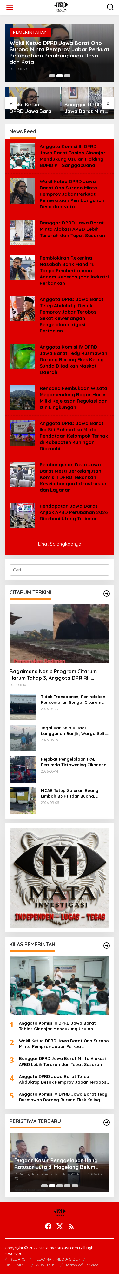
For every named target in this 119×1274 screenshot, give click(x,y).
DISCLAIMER (17, 1264)
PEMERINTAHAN (30, 32)
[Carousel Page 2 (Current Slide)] (59, 75)
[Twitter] (60, 1226)
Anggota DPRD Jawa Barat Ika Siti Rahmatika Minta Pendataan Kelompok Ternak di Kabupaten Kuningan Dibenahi (74, 436)
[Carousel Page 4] (67, 1185)
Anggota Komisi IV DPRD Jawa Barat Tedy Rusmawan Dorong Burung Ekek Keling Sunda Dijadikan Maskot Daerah (73, 359)
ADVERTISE (47, 1264)
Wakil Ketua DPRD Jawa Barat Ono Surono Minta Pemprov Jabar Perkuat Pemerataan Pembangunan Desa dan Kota (59, 52)
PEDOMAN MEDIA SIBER (57, 1259)
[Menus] (10, 7)
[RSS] (71, 1226)
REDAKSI (18, 1259)
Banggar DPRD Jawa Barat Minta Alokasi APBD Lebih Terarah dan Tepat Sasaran (86, 108)
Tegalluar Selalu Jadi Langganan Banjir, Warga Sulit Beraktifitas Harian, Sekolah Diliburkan (73, 730)
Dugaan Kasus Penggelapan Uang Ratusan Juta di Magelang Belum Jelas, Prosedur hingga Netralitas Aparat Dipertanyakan (56, 1163)
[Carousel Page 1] (52, 75)
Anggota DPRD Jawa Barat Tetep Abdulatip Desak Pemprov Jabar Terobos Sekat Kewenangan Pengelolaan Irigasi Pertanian (71, 315)
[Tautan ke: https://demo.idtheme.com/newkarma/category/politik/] (106, 1122)
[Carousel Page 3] (67, 75)
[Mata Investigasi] (60, 7)
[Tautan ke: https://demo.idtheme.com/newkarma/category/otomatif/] (106, 593)
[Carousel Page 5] (75, 1185)
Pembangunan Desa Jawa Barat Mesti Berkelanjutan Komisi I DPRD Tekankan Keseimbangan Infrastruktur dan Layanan (73, 477)
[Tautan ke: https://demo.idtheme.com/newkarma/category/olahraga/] (106, 945)
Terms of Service (82, 1264)
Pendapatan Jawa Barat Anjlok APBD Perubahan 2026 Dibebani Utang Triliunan (74, 512)
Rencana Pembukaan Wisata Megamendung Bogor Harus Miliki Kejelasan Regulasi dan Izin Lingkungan (74, 397)
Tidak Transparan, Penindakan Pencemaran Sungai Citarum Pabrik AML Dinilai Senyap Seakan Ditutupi (73, 699)
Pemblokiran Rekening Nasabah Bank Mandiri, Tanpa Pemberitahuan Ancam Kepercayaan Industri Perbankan (74, 270)
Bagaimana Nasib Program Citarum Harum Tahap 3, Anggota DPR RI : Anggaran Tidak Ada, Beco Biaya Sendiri (59, 674)
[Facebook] (48, 1226)
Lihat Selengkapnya (59, 544)
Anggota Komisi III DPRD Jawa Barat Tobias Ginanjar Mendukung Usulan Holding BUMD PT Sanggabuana (73, 155)
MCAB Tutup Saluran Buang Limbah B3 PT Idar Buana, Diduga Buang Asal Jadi (69, 793)
